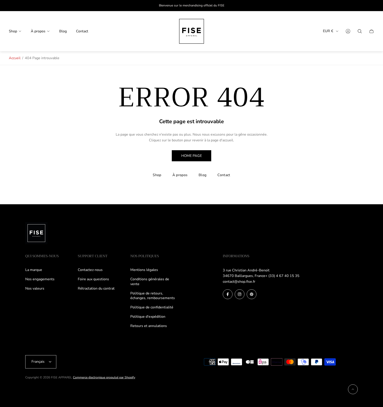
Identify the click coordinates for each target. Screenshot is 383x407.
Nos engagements (40, 279)
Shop (157, 175)
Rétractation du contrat (96, 288)
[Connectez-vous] (348, 31)
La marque (33, 269)
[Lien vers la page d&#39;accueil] (36, 233)
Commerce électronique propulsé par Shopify (104, 377)
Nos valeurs (34, 288)
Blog (202, 175)
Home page (191, 155)
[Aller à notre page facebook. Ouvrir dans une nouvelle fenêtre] (228, 294)
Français (38, 361)
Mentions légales (144, 269)
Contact (223, 175)
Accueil (15, 58)
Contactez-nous (90, 269)
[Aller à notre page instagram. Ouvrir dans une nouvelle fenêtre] (239, 294)
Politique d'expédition (147, 316)
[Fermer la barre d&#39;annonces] (372, 5)
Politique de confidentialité (151, 307)
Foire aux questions (93, 279)
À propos (180, 175)
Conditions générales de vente (149, 281)
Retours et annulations (148, 325)
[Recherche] (360, 31)
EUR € (328, 31)
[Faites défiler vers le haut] (353, 389)
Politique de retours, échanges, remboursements (152, 296)
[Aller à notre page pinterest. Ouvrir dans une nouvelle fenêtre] (251, 294)
